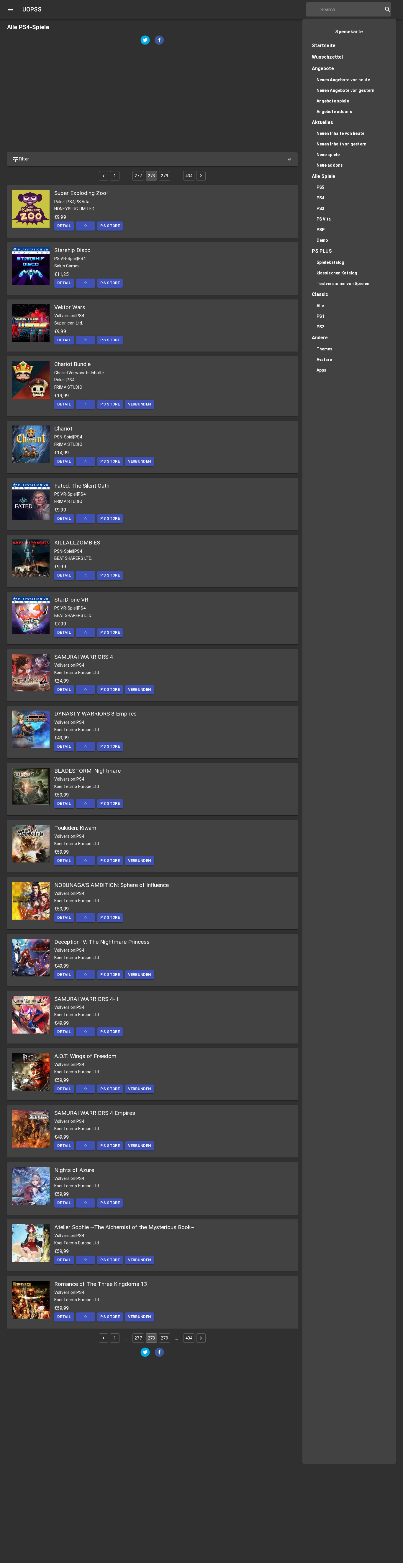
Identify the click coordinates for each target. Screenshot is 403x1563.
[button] (152, 159)
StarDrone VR (71, 599)
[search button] (388, 9)
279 (164, 175)
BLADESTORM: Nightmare (87, 770)
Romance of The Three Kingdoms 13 (100, 1284)
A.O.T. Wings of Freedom (85, 1056)
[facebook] (159, 40)
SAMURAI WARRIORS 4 (83, 656)
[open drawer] (11, 9)
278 (151, 175)
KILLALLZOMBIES (77, 542)
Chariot (63, 428)
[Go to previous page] (103, 176)
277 (138, 175)
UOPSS (31, 9)
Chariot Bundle (72, 364)
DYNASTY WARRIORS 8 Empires (95, 713)
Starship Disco (72, 250)
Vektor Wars (69, 307)
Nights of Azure (74, 1170)
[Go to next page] (201, 176)
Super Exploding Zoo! (81, 193)
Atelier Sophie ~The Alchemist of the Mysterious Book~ (124, 1227)
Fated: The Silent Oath (81, 485)
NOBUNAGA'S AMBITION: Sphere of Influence (111, 885)
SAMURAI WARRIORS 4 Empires (94, 1113)
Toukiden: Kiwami (76, 827)
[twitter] (145, 40)
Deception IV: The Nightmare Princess (102, 941)
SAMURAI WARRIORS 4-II (86, 999)
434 (188, 175)
